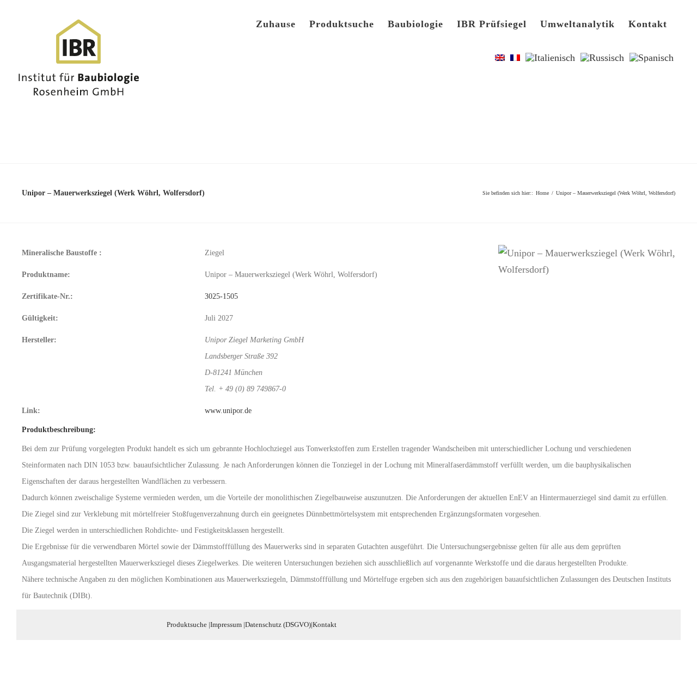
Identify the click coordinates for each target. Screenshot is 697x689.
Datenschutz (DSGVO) (278, 624)
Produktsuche (187, 624)
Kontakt (325, 624)
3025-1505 (221, 296)
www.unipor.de (228, 411)
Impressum (226, 624)
